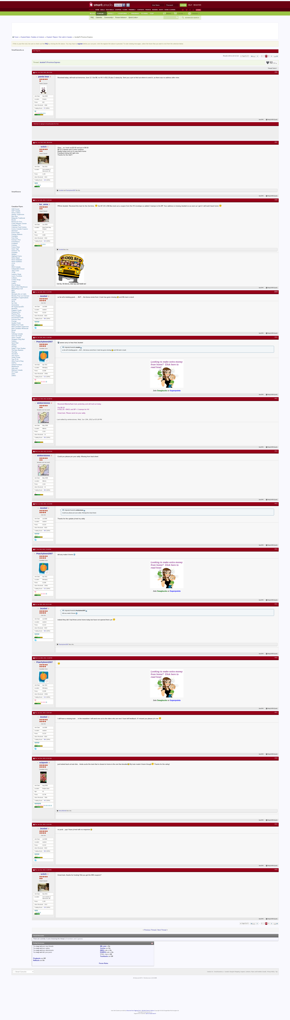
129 (45, 180)
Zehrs (13, 374)
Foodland (15, 243)
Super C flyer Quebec (19, 348)
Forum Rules (103, 963)
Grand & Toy (16, 251)
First (254, 56)
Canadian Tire (16, 225)
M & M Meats (16, 285)
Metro (13, 292)
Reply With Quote (272, 119)
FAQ (92, 17)
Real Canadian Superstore (20, 327)
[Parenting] (193, 10)
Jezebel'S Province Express (50, 62)
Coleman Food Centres (19, 227)
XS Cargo (15, 372)
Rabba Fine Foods (18, 325)
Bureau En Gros (17, 222)
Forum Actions (120, 17)
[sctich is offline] (43, 160)
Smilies (102, 948)
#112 (276, 451)
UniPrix (14, 363)
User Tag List (36, 51)
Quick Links (133, 17)
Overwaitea (15, 305)
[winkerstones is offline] (43, 418)
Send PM (261, 119)
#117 (276, 712)
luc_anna (43, 204)
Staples (14, 345)
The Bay (14, 352)
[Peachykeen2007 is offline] (43, 356)
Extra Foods (16, 232)
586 (45, 318)
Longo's (14, 281)
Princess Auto (16, 319)
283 (45, 437)
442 (45, 800)
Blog (92, 13)
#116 (276, 657)
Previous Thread (150, 930)
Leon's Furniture (17, 276)
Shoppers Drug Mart (18, 339)
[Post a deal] (198, 10)
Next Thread (161, 930)
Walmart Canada (17, 370)
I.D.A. (13, 263)
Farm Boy (15, 238)
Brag (168, 13)
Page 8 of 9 (245, 56)
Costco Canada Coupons (20, 229)
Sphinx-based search (151, 1013)
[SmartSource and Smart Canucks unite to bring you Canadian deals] (21, 196)
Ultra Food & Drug (17, 361)
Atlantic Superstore (18, 214)
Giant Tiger (15, 249)
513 (45, 376)
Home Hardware (17, 260)
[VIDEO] (103, 952)
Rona (13, 332)
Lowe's (14, 283)
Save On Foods (17, 336)
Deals (102, 9)
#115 (276, 604)
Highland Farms (17, 256)
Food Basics (16, 241)
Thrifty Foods (16, 357)
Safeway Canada (17, 334)
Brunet (14, 220)
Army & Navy (16, 213)
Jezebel (61, 190)
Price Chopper (16, 316)
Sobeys (14, 341)
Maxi (13, 290)
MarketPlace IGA (17, 289)
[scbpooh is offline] (43, 777)
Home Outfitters (17, 261)
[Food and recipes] (190, 10)
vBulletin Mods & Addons (147, 1010)
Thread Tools (272, 68)
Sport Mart (15, 343)
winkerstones (43, 403)
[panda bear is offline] (43, 89)
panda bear (43, 77)
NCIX (13, 301)
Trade (196, 13)
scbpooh (43, 762)
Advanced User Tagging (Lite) (133, 1010)
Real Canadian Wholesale (20, 328)
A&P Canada (16, 211)
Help (190, 5)
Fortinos (14, 245)
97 (44, 108)
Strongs (14, 346)
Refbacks (36, 960)
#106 (276, 72)
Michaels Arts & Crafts (19, 294)
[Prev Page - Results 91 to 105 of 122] (257, 56)
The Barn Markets (17, 350)
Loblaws (14, 278)
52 (273, 62)
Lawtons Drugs (16, 274)
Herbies (14, 254)
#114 (276, 549)
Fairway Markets (17, 234)
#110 (276, 337)
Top (152, 13)
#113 (276, 503)
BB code (103, 946)
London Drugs (16, 280)
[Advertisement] (75, 133)
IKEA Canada (16, 267)
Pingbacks (37, 958)
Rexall (14, 330)
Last (275, 56)
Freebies (132, 9)
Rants (161, 9)
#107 (276, 142)
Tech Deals (110, 9)
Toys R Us (15, 359)
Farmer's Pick (16, 240)
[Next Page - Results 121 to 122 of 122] (271, 56)
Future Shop (16, 247)
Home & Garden (169, 9)
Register (197, 5)
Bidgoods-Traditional (18, 218)
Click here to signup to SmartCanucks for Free (46, 124)
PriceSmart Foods (17, 317)
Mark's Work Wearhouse (20, 287)
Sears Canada (16, 337)
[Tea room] (183, 10)
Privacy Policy (271, 971)
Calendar (99, 17)
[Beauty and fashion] (187, 10)
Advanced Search (192, 18)
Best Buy (15, 216)
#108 (276, 200)
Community (108, 17)
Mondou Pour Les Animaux (20, 296)
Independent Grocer (18, 269)
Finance (148, 9)
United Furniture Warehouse (17, 365)
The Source (15, 355)
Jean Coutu (15, 270)
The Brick (15, 354)
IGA (13, 265)
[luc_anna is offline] (43, 218)
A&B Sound (15, 209)
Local (181, 13)
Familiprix (15, 236)
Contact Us (210, 971)
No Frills (14, 303)
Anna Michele (62, 810)
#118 (276, 758)
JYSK (13, 272)
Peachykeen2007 (71, 190)
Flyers (125, 9)
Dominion (15, 231)
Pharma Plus (16, 314)
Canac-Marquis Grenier (19, 223)
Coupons (118, 9)
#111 (276, 398)
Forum (101, 13)
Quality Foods (16, 323)
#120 (276, 869)
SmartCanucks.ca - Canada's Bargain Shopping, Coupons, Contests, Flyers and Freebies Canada (240, 971)
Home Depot (16, 258)
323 (45, 241)
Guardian (14, 252)
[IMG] (102, 950)
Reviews (155, 9)
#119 (276, 824)
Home (97, 9)
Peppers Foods (17, 310)
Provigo (14, 321)
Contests (140, 9)
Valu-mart (15, 368)
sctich (44, 147)
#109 (276, 291)
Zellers (14, 375)
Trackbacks (104, 956)
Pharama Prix (16, 312)
